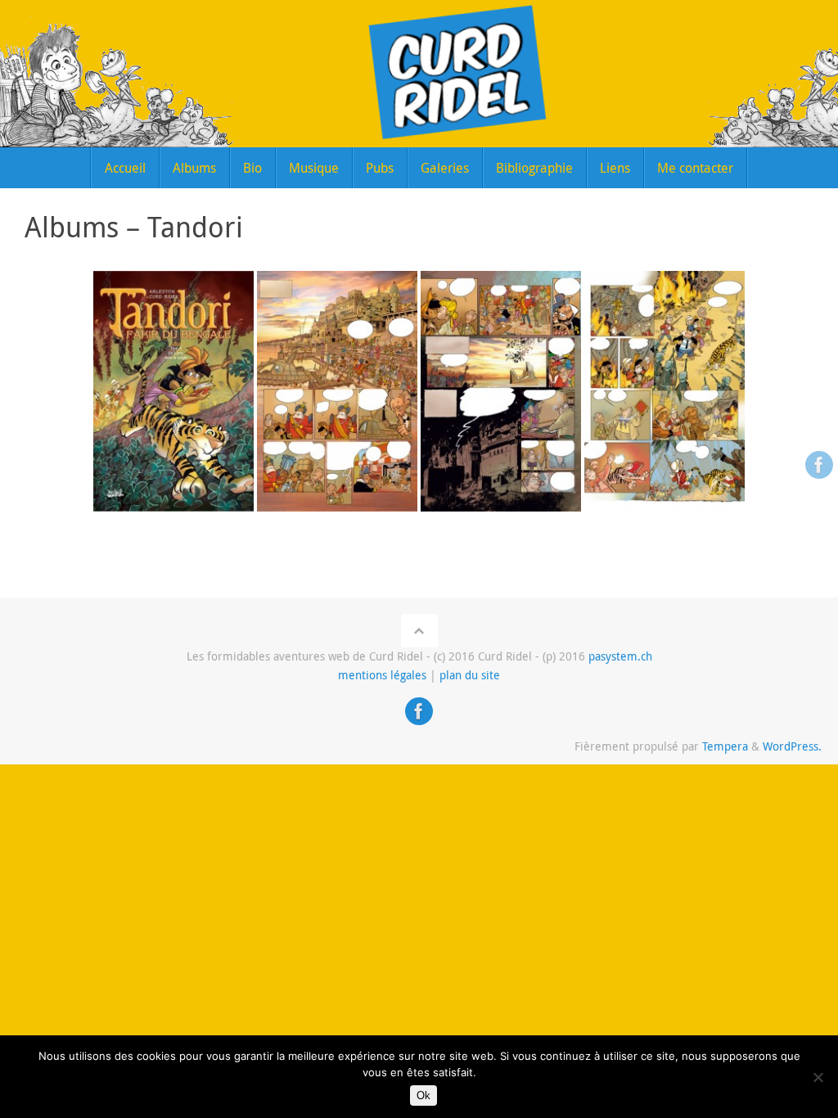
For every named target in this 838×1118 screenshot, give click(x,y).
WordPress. (792, 746)
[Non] (817, 1077)
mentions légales (382, 675)
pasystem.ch (620, 656)
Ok (423, 1095)
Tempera (725, 746)
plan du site (469, 675)
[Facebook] (819, 465)
